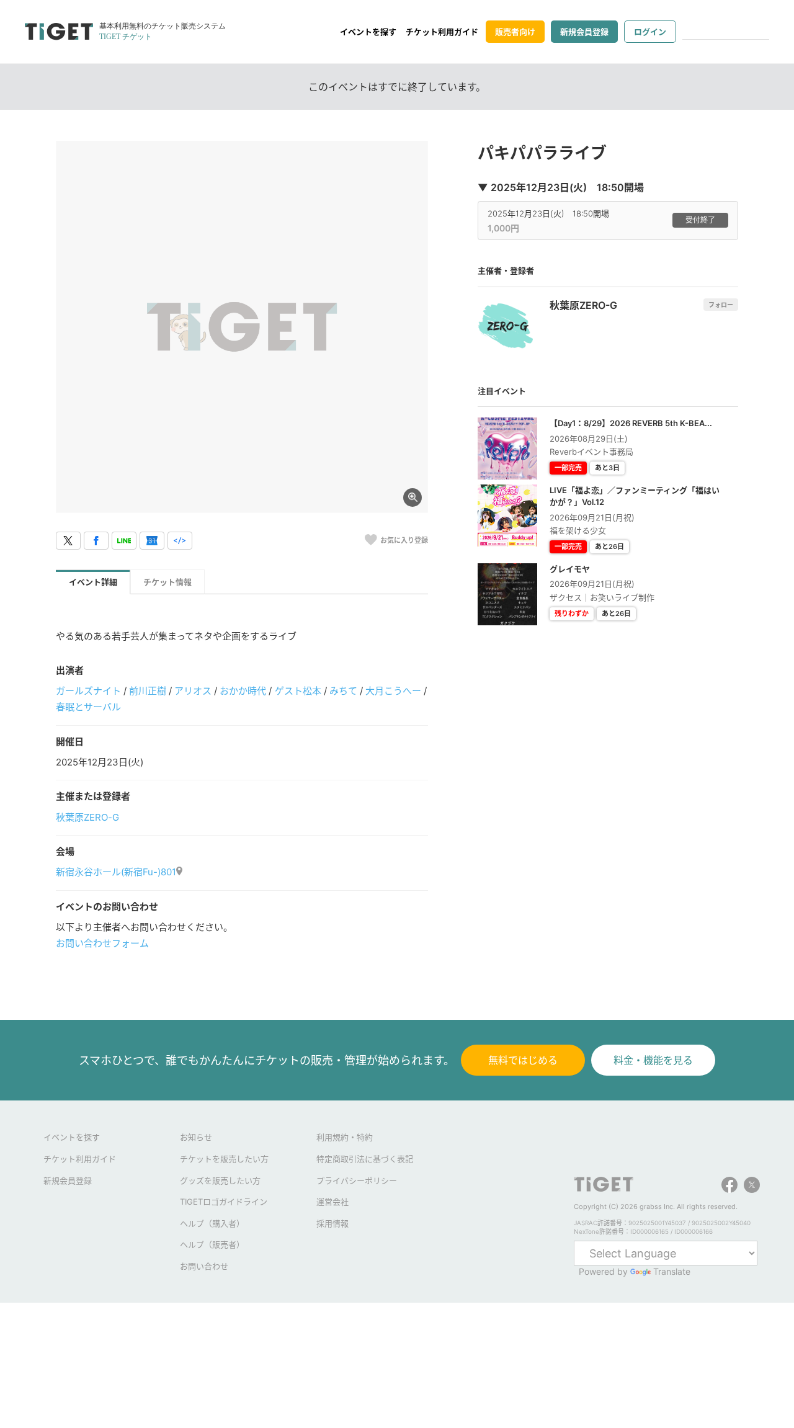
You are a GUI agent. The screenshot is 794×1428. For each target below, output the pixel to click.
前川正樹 (147, 691)
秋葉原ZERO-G (87, 817)
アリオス (193, 691)
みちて (343, 691)
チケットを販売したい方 (224, 1159)
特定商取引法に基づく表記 (364, 1159)
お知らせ (196, 1137)
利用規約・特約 (344, 1137)
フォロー (720, 304)
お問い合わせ (204, 1266)
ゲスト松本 (298, 691)
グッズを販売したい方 (220, 1180)
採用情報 (332, 1223)
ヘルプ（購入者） (212, 1223)
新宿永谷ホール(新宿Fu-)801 (116, 872)
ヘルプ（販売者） (212, 1244)
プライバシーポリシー (356, 1180)
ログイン (650, 32)
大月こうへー (393, 691)
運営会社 (332, 1202)
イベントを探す (368, 32)
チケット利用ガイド (442, 32)
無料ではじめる (523, 1060)
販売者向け (515, 32)
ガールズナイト (88, 691)
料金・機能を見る (653, 1060)
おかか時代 (243, 691)
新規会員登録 (584, 32)
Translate (671, 1271)
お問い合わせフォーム (102, 943)
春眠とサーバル (88, 707)
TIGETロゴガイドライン (223, 1202)
